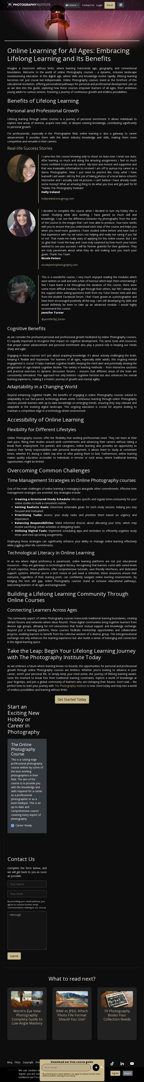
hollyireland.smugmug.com (57, 198)
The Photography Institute (70, 686)
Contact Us (88, 5)
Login (99, 5)
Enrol (110, 5)
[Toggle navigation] (120, 5)
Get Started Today (72, 699)
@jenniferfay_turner (53, 319)
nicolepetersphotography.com (59, 265)
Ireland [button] (72, 5)
